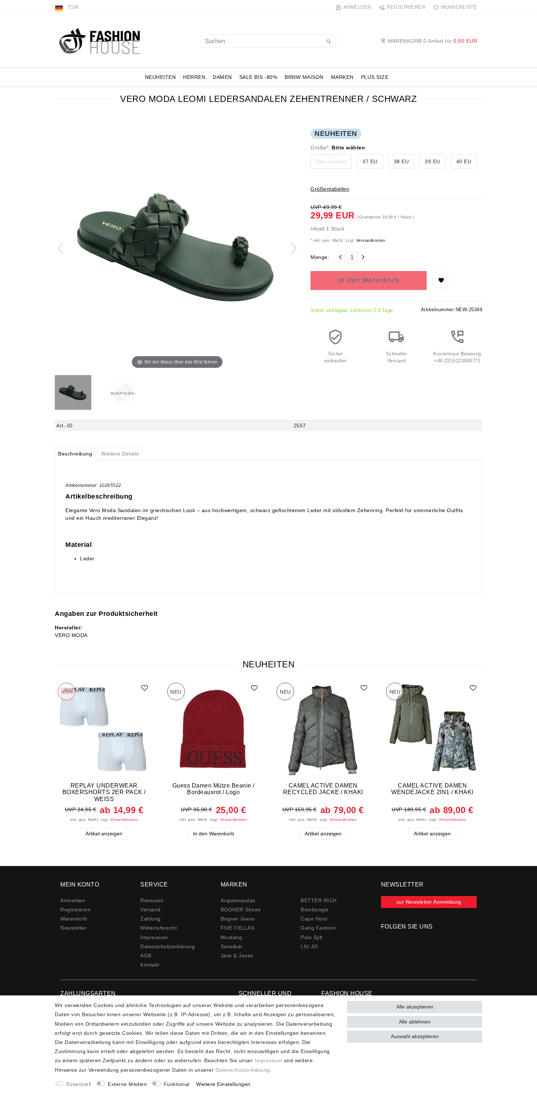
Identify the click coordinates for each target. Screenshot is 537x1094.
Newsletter (73, 928)
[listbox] (104, 729)
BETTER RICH (319, 900)
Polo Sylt (312, 937)
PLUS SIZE (375, 77)
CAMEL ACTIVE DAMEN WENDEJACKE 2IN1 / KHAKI (432, 789)
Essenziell (78, 1084)
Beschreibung (75, 454)
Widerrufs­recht (158, 928)
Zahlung (150, 919)
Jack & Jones (237, 955)
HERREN (194, 77)
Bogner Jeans (238, 919)
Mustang (231, 937)
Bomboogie (315, 909)
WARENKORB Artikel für (431, 41)
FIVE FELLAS (238, 928)
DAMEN (222, 77)
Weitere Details (120, 454)
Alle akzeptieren (414, 1007)
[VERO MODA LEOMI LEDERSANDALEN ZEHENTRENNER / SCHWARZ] (73, 393)
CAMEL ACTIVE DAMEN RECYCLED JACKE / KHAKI (323, 789)
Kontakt (149, 965)
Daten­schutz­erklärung (167, 946)
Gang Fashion (318, 928)
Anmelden (72, 900)
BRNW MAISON (304, 77)
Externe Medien (127, 1084)
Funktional (177, 1084)
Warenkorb (73, 919)
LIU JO (309, 946)
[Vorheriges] (60, 248)
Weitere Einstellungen (223, 1084)
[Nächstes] (294, 248)
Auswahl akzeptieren (415, 1036)
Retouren (151, 900)
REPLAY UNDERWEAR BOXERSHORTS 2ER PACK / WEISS (104, 792)
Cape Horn (314, 919)
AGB (146, 955)
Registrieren (75, 909)
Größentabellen (330, 189)
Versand (150, 909)
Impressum (154, 937)
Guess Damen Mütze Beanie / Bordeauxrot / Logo (213, 789)
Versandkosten (370, 240)
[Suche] (329, 42)
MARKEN (342, 77)
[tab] (75, 453)
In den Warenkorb (368, 280)
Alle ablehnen (414, 1022)
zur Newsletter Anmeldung (428, 902)
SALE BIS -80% (258, 77)
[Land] (60, 7)
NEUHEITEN (160, 77)
